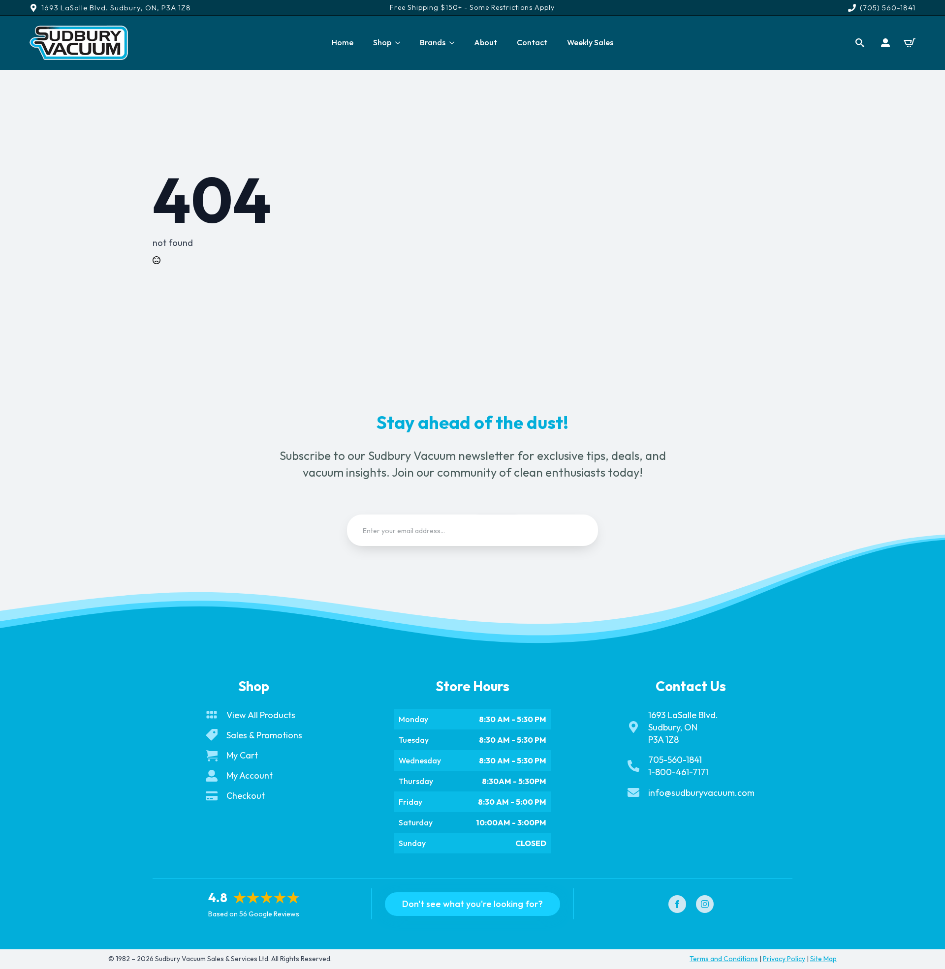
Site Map (823, 958)
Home (342, 42)
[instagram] (705, 904)
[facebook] (677, 904)
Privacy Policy (784, 958)
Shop (382, 42)
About (485, 42)
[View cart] (909, 43)
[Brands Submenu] (454, 43)
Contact (532, 42)
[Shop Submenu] (400, 43)
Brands (432, 42)
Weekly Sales (590, 42)
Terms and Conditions (724, 958)
